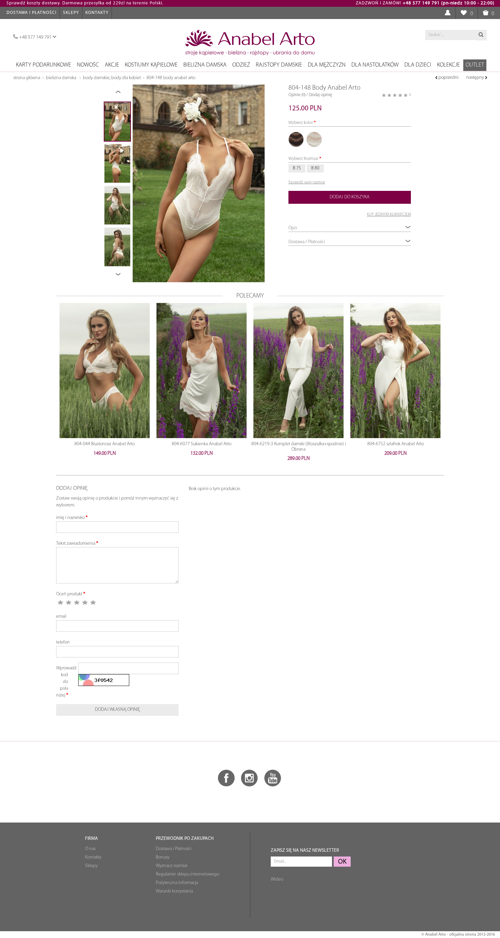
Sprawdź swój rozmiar (306, 182)
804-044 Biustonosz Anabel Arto (104, 444)
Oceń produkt (69, 594)
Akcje (112, 65)
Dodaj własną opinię (117, 709)
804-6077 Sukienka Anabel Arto (201, 444)
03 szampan (314, 139)
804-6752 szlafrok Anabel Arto (395, 444)
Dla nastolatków (375, 65)
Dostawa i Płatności (31, 13)
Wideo (277, 879)
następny (475, 77)
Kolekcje (448, 65)
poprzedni (448, 77)
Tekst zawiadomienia (75, 543)
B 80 (315, 168)
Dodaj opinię (320, 95)
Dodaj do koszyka (349, 197)
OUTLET (475, 65)
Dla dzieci (417, 65)
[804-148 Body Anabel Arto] (199, 183)
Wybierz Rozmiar (303, 159)
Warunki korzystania (174, 891)
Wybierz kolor (300, 123)
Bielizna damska (205, 65)
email (61, 616)
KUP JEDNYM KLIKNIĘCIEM (389, 215)
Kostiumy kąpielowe (151, 65)
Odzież (241, 65)
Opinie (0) (296, 95)
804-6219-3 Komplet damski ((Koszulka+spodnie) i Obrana (298, 446)
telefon (63, 642)
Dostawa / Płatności (306, 242)
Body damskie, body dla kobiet (112, 77)
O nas (90, 848)
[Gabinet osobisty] (447, 13)
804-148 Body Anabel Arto (171, 77)
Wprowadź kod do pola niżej (64, 682)
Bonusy (162, 857)
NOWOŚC (88, 65)
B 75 (297, 168)
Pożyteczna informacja (177, 882)
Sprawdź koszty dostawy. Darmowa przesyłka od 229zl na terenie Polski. (85, 3)
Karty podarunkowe (43, 65)
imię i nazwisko (70, 517)
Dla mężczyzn (327, 65)
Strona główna (26, 77)
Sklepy (71, 13)
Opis (292, 228)
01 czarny (296, 139)
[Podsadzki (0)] (463, 13)
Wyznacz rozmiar (171, 865)
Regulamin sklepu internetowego (187, 874)
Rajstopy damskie (279, 65)
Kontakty (97, 13)
